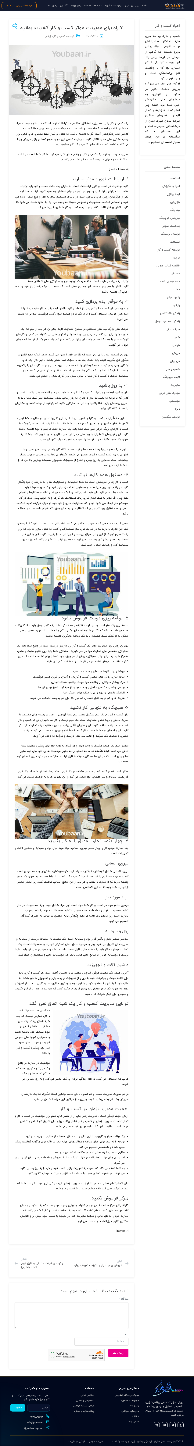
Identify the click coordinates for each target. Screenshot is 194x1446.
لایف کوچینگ (171, 377)
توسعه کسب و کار (63, 36)
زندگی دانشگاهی (170, 313)
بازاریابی (175, 202)
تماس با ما (133, 1421)
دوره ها (98, 5)
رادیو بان (134, 1406)
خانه (144, 5)
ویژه (177, 409)
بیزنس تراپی (87, 1395)
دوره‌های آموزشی (130, 1411)
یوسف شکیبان (171, 417)
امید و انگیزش (171, 186)
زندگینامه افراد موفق (167, 321)
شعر (177, 337)
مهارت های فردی (169, 393)
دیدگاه (123, 1299)
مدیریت (175, 385)
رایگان (48, 36)
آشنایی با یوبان (59, 5)
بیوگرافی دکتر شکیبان (127, 1395)
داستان (175, 274)
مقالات (87, 5)
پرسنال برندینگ (170, 234)
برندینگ (175, 210)
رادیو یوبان (75, 5)
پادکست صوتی (171, 226)
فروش (176, 353)
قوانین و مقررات (77, 1441)
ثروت (176, 258)
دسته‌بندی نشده (170, 282)
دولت (177, 290)
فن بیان (175, 361)
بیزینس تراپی (132, 5)
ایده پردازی (173, 194)
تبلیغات (175, 242)
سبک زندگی (173, 329)
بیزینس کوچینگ (169, 218)
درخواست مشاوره (113, 5)
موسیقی (174, 401)
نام (126, 1334)
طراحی (176, 345)
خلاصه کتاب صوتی (168, 266)
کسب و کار (173, 369)
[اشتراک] (14, 26)
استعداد (175, 178)
